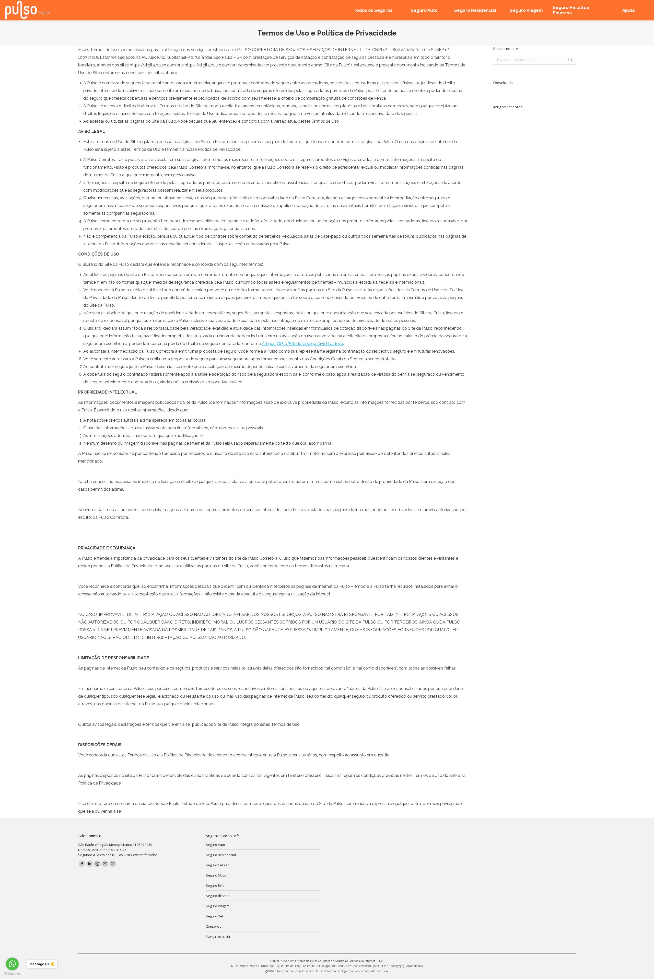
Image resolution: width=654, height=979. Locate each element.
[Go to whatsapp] (12, 964)
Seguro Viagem (217, 906)
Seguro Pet (214, 916)
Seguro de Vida (218, 895)
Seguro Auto (215, 844)
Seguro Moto (216, 875)
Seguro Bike (215, 885)
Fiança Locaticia (218, 936)
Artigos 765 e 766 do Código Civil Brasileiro (302, 343)
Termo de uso (414, 966)
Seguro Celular (217, 865)
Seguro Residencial (221, 855)
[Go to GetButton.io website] (12, 973)
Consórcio (213, 926)
